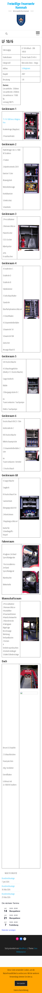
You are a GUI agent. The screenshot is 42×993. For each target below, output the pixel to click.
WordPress (23, 948)
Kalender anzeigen (9, 930)
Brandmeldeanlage (8, 878)
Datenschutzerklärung (21, 990)
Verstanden (21, 983)
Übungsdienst (14, 911)
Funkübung (13, 925)
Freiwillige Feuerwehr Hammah (20, 5)
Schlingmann (26, 68)
